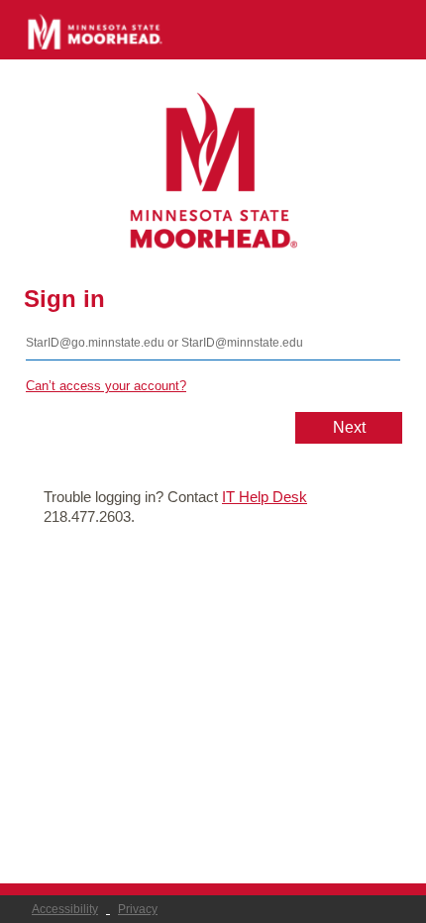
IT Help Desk (264, 496)
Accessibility (65, 909)
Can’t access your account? (106, 385)
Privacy (138, 909)
